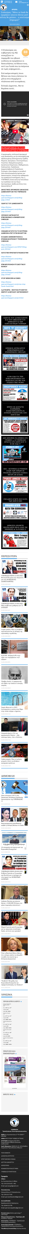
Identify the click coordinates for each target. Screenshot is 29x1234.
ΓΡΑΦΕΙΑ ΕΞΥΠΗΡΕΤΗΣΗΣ (8, 1171)
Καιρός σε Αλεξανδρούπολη (8, 1037)
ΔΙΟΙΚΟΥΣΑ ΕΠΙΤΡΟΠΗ (7, 1156)
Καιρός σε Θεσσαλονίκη (7, 1021)
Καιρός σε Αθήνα (6, 1004)
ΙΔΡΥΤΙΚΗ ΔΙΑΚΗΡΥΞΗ (7, 1162)
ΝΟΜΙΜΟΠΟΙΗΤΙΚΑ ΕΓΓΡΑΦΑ (9, 1168)
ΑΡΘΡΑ (14, 9)
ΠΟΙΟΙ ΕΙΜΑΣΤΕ (5, 1153)
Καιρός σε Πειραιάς (6, 1013)
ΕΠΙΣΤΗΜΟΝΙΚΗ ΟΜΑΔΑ (8, 1159)
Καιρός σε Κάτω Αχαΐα (7, 1029)
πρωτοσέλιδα (14, 1088)
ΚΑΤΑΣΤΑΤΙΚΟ (5, 1165)
